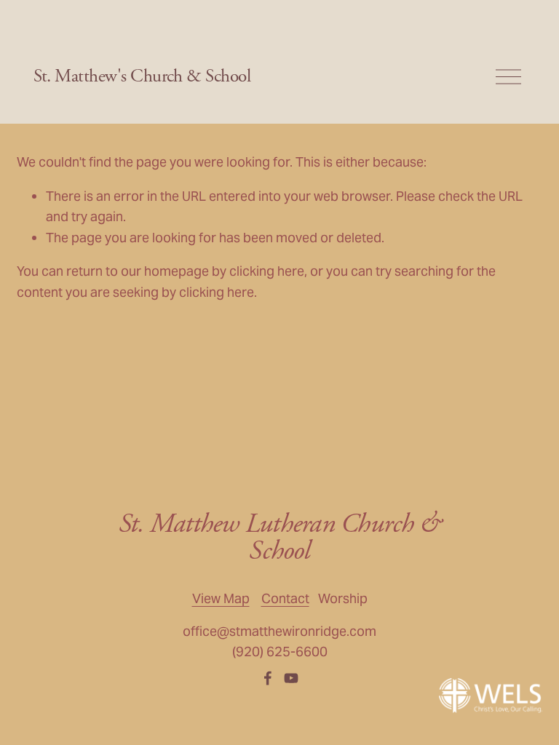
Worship (343, 598)
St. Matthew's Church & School (141, 76)
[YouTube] (291, 678)
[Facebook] (268, 678)
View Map (221, 598)
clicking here (266, 271)
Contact (285, 598)
